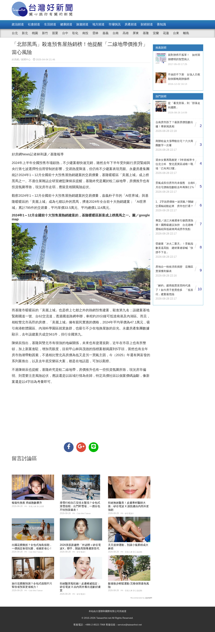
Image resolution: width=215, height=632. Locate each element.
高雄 (126, 33)
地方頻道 (98, 24)
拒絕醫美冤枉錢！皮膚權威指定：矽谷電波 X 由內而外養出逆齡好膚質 (80, 587)
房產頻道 (131, 24)
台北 (15, 33)
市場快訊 (115, 24)
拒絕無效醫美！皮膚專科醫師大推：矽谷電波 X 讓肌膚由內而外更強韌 (128, 506)
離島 (186, 33)
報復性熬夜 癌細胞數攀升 (27, 502)
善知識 (161, 24)
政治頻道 (18, 24)
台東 (176, 33)
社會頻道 (34, 24)
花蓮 (166, 33)
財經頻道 (147, 24)
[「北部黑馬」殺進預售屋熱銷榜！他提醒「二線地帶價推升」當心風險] (69, 447)
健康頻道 (66, 24)
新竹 (45, 33)
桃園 (35, 33)
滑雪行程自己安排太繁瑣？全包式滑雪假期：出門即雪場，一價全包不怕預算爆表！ (80, 506)
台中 (65, 33)
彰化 (75, 33)
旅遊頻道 (82, 24)
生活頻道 (50, 24)
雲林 (95, 33)
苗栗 (55, 33)
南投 (85, 33)
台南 (116, 33)
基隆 (146, 33)
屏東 (136, 33)
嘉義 (105, 33)
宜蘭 (156, 33)
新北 (25, 33)
